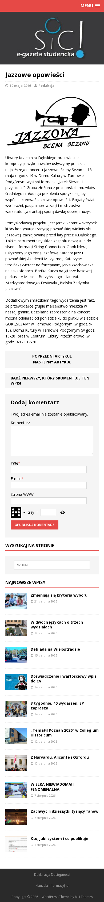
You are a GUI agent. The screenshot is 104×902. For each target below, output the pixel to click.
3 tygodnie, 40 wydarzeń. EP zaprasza (57, 706)
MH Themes (84, 897)
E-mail (16, 478)
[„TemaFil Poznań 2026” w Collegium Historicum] (16, 740)
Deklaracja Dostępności (52, 874)
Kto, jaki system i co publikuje (59, 838)
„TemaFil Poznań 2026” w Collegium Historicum (65, 733)
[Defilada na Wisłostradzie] (16, 659)
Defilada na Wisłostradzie (55, 649)
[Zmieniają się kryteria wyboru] (16, 605)
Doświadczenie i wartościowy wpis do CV (64, 679)
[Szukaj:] (52, 565)
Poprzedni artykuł (52, 356)
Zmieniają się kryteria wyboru (59, 595)
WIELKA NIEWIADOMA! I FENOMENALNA (52, 787)
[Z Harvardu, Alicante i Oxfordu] (16, 767)
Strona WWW (22, 494)
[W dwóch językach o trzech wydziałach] (16, 632)
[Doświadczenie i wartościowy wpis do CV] (16, 686)
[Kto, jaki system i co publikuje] (16, 848)
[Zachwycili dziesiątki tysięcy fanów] (16, 821)
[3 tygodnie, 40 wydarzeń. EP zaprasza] (16, 713)
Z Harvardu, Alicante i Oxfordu (60, 757)
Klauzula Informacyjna (52, 885)
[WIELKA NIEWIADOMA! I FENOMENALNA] (16, 794)
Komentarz (20, 422)
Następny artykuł (52, 361)
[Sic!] (52, 38)
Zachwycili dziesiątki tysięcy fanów (64, 811)
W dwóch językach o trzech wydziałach (57, 625)
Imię (14, 463)
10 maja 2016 (20, 85)
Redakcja (46, 85)
